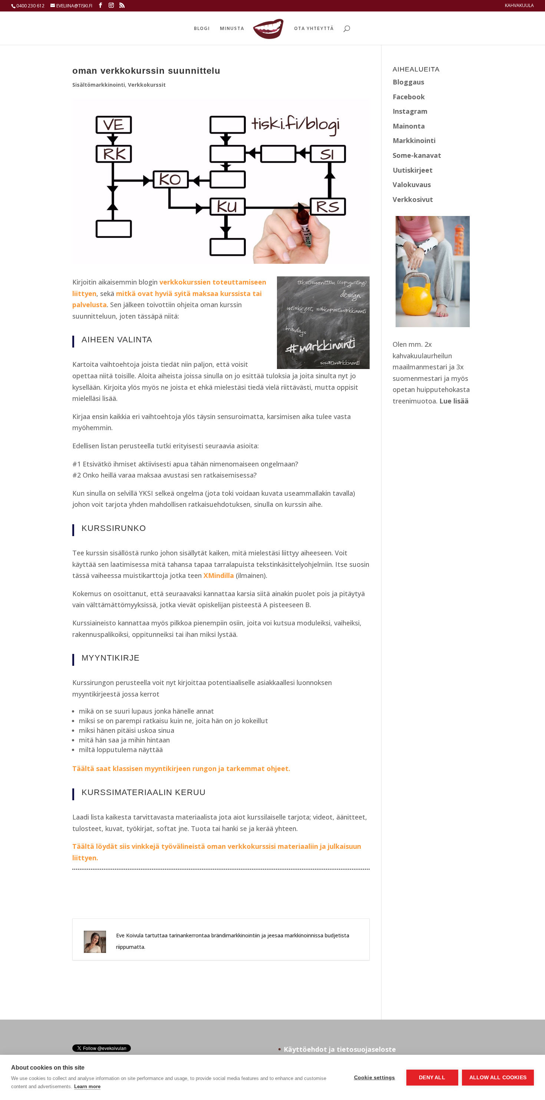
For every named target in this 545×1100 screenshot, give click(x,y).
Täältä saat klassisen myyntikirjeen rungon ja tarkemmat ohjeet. (181, 768)
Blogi (202, 29)
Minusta (232, 29)
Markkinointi (414, 140)
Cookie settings (374, 1077)
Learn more (87, 1086)
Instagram (410, 111)
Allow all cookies (497, 1077)
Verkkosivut (413, 199)
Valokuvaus (412, 184)
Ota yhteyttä (314, 29)
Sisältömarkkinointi (98, 84)
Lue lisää (454, 400)
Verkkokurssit (147, 84)
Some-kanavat (417, 155)
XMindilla (219, 575)
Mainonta (409, 126)
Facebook (409, 96)
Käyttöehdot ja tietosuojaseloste (340, 1049)
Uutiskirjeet (413, 170)
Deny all (432, 1077)
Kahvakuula (519, 6)
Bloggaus (408, 81)
